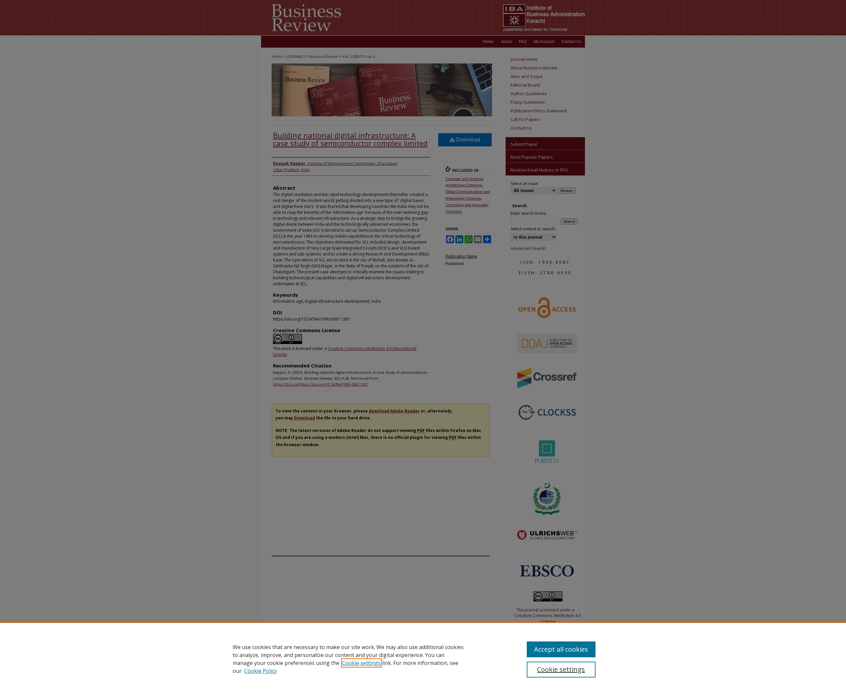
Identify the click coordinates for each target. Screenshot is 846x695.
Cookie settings (361, 663)
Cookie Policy (260, 671)
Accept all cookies (561, 649)
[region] (423, 658)
